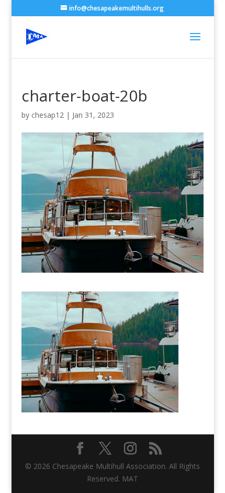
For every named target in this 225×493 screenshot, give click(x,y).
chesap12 (47, 115)
